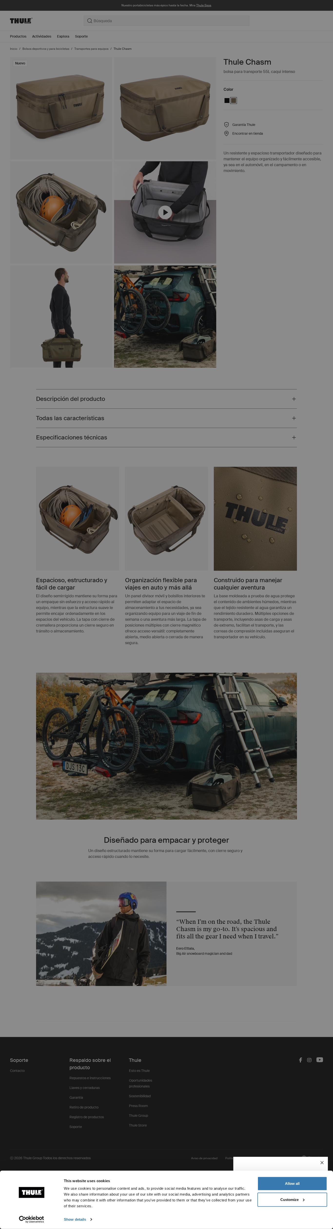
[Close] (322, 1163)
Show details (75, 1219)
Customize (289, 1199)
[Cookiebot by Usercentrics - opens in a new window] (31, 1219)
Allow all (292, 1183)
